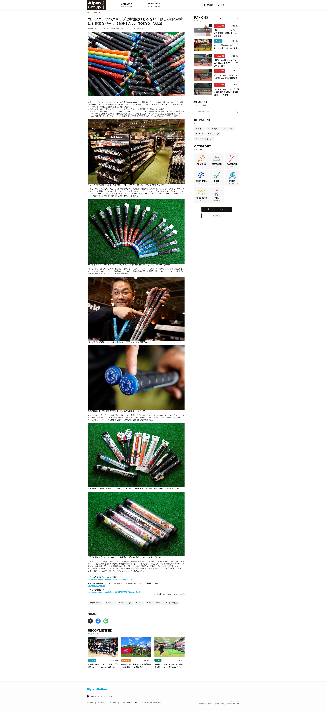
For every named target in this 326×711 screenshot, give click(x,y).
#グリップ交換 (109, 28)
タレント (229, 129)
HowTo (200, 134)
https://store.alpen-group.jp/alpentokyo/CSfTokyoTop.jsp (110, 579)
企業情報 (90, 702)
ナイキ (200, 129)
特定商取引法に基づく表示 (151, 702)
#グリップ (101, 28)
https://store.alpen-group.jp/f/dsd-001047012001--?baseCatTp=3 (114, 592)
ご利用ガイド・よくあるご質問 (101, 696)
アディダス (214, 129)
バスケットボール (205, 139)
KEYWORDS (154, 5)
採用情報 (101, 702)
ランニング (214, 134)
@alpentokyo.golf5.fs (96, 586)
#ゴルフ (116, 28)
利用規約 (113, 702)
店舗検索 (210, 5)
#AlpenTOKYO (92, 28)
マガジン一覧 (96, 12)
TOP (88, 12)
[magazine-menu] (234, 5)
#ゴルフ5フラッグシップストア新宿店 (132, 28)
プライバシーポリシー (129, 702)
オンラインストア (219, 209)
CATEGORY (126, 5)
